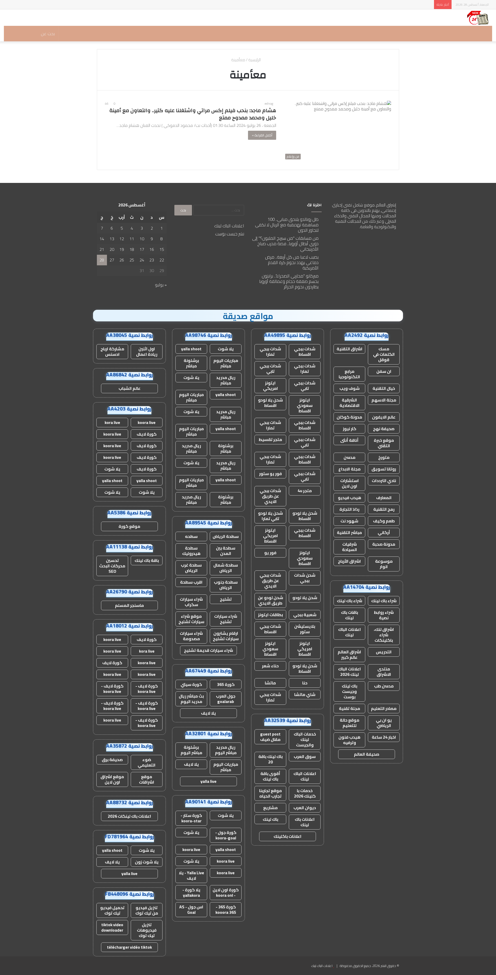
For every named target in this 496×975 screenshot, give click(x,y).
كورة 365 (226, 684)
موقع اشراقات (146, 779)
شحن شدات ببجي (304, 577)
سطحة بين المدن (225, 550)
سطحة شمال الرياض (225, 567)
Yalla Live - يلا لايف (191, 875)
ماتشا (270, 683)
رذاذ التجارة (349, 509)
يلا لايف (208, 713)
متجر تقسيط (270, 439)
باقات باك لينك (349, 615)
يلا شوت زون (147, 862)
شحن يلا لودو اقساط (270, 402)
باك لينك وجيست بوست (349, 691)
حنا (304, 683)
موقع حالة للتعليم (349, 722)
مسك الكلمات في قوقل (384, 354)
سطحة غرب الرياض (191, 567)
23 (151, 260)
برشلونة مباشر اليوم (191, 749)
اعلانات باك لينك (305, 822)
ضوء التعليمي (147, 762)
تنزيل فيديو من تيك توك (146, 910)
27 (112, 260)
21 (101, 249)
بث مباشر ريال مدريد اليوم (191, 698)
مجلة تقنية (349, 708)
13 (112, 239)
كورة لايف (147, 434)
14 (101, 239)
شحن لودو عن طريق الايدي (270, 600)
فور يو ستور (270, 473)
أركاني (384, 532)
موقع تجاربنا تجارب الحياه (270, 793)
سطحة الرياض (226, 536)
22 (161, 260)
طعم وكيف (384, 521)
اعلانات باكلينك (287, 836)
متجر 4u (305, 490)
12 (121, 239)
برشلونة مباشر (191, 363)
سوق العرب (305, 756)
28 (101, 260)
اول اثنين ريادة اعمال (146, 351)
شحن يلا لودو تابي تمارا (270, 515)
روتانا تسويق (383, 469)
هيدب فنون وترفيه (349, 739)
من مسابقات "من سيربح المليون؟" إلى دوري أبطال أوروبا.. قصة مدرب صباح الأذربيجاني (285, 243)
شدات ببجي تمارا (270, 351)
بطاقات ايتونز (270, 614)
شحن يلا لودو (304, 597)
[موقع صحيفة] (478, 18)
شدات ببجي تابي (270, 368)
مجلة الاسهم (383, 400)
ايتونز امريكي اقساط (270, 535)
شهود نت (349, 521)
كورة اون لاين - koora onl (226, 892)
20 (112, 249)
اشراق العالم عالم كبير (349, 654)
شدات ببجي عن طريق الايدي (270, 496)
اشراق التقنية (349, 349)
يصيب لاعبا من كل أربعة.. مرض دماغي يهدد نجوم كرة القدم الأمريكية (292, 262)
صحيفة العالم (366, 754)
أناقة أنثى (349, 440)
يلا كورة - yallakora (191, 892)
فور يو (270, 552)
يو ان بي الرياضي (384, 722)
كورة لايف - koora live (146, 688)
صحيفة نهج (383, 428)
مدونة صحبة (383, 544)
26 (121, 260)
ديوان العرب (304, 807)
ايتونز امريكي (270, 385)
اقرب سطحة (191, 582)
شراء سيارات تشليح (225, 618)
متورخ (384, 457)
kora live (112, 422)
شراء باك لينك (384, 601)
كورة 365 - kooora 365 (225, 909)
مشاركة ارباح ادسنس (112, 351)
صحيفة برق (112, 759)
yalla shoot (191, 349)
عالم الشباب (130, 388)
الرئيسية (255, 60)
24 (142, 260)
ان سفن (383, 371)
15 (161, 249)
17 (142, 249)
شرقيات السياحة (349, 546)
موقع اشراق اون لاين (112, 779)
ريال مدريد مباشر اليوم (226, 749)
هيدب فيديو (349, 497)
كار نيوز (349, 428)
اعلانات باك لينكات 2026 (129, 816)
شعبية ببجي (304, 614)
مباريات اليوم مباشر (225, 363)
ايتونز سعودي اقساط (305, 405)
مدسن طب (384, 686)
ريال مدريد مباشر (225, 380)
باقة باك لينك (147, 560)
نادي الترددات (384, 480)
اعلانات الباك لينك (229, 226)
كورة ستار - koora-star (191, 818)
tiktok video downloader (112, 927)
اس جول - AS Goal (191, 909)
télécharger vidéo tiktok (129, 947)
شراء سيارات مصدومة (191, 636)
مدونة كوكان (349, 417)
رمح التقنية (383, 509)
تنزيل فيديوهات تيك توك (147, 930)
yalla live (208, 781)
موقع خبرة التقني (384, 443)
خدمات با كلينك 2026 (305, 793)
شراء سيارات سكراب (191, 601)
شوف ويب (349, 388)
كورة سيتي (191, 684)
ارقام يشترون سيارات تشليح (226, 636)
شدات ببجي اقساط (304, 351)
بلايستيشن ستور (304, 629)
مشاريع (270, 807)
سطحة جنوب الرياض (226, 584)
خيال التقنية (384, 388)
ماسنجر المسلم (129, 605)
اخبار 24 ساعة (384, 737)
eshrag (269, 103)
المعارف (384, 497)
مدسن (349, 457)
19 (121, 249)
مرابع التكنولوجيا (349, 374)
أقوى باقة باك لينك (270, 776)
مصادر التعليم (384, 708)
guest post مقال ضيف (270, 736)
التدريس (384, 652)
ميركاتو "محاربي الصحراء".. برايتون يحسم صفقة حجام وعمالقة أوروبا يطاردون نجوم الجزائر (289, 281)
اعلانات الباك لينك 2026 (349, 671)
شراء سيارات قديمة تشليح (208, 650)
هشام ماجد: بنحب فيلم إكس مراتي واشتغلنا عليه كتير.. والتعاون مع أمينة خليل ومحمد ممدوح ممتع (192, 114)
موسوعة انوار (384, 563)
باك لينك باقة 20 (270, 759)
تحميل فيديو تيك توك (112, 910)
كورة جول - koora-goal (225, 835)
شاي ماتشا (304, 694)
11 (131, 239)
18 (131, 249)
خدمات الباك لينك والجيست (305, 739)
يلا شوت (226, 349)
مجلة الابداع (349, 469)
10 (142, 239)
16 (151, 249)
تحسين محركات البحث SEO (112, 565)
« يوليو (161, 285)
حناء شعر (270, 666)
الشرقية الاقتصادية (349, 402)
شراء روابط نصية (384, 615)
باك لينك (270, 819)
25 (131, 260)
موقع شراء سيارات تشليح (191, 618)
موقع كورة (129, 526)
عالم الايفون (384, 417)
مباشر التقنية (349, 532)
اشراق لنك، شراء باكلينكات (384, 634)
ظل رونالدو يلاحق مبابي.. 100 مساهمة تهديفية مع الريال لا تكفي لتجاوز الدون (287, 224)
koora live (191, 849)
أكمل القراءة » (262, 135)
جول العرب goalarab (225, 698)
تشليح (226, 599)
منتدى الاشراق (384, 671)
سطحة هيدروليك (191, 550)
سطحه (191, 536)
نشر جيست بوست (229, 234)
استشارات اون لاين (349, 483)
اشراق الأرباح (349, 561)
